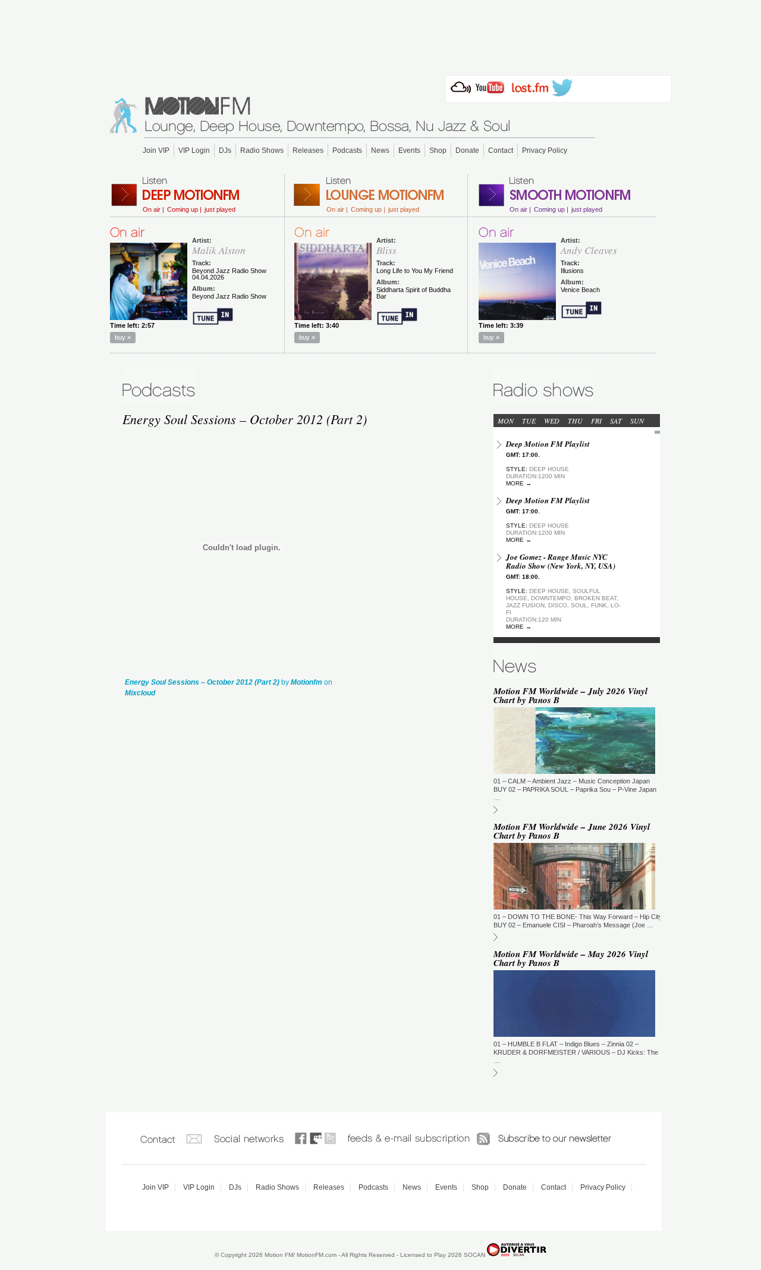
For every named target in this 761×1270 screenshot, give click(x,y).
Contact (500, 150)
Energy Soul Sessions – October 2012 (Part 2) (202, 682)
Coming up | (184, 209)
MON (506, 420)
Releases (308, 150)
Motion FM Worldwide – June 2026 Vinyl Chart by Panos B (571, 831)
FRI (596, 420)
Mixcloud (140, 693)
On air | (153, 209)
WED (551, 420)
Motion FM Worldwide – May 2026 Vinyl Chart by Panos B (570, 958)
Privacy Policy (544, 150)
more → (519, 483)
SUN (637, 420)
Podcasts (347, 150)
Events (409, 150)
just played (220, 209)
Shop (437, 150)
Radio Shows (262, 150)
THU (575, 420)
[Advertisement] (380, 34)
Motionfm (306, 682)
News (380, 150)
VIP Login (194, 150)
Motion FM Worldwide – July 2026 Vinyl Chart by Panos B (570, 695)
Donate (467, 150)
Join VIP (156, 150)
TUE (529, 420)
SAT (616, 420)
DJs (225, 150)
